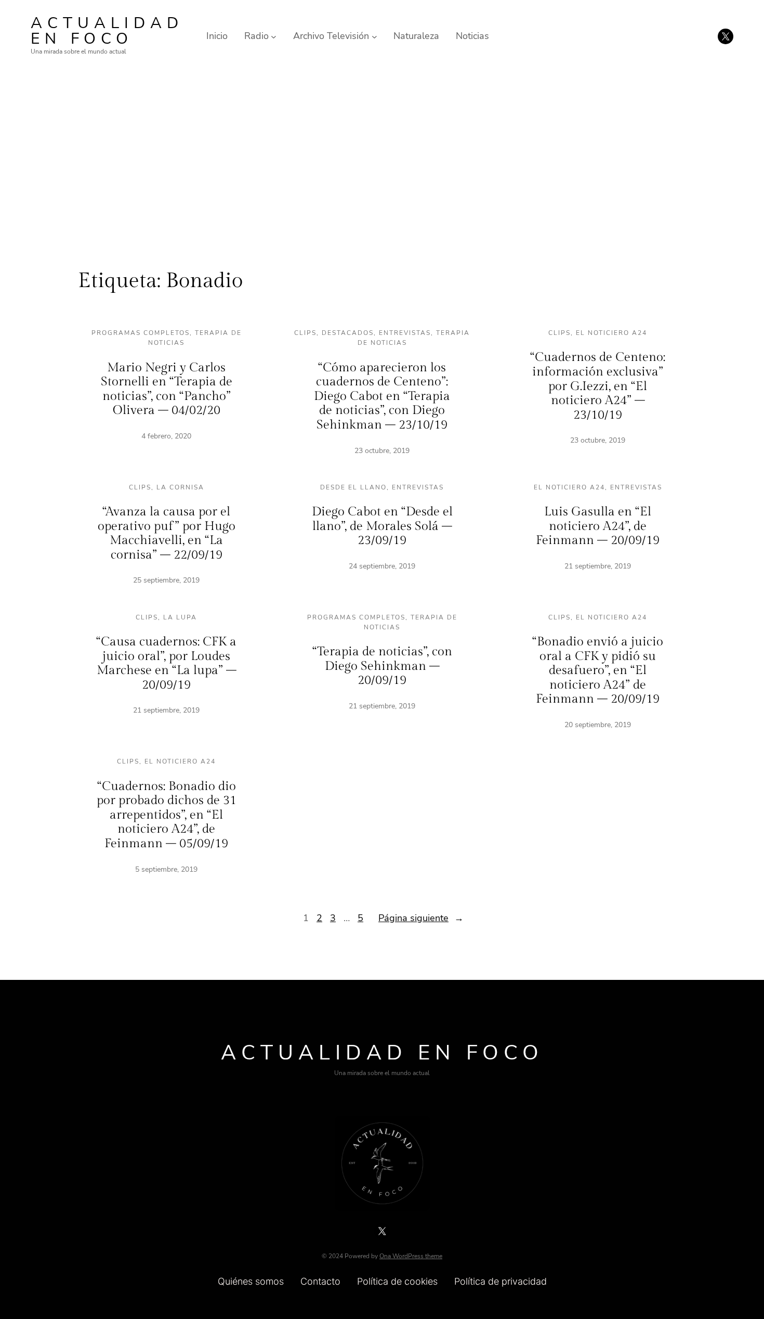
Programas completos (140, 333)
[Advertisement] (382, 157)
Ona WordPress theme (410, 1256)
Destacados (348, 333)
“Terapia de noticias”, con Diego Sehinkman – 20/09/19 (382, 666)
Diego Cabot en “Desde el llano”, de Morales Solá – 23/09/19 (382, 526)
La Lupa (180, 617)
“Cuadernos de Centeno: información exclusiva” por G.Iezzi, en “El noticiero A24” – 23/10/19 (597, 386)
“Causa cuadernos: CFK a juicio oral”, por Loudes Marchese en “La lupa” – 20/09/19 (166, 663)
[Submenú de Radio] (273, 36)
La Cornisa (180, 487)
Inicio (217, 36)
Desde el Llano (353, 487)
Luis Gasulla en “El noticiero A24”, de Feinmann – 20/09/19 (598, 526)
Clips (305, 333)
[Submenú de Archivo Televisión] (374, 36)
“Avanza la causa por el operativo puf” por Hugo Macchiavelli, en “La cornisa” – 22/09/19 (166, 533)
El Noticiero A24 (611, 333)
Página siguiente (421, 918)
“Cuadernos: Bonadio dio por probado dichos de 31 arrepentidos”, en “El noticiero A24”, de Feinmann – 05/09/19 (166, 815)
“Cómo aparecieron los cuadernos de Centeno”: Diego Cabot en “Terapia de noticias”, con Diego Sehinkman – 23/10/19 (382, 396)
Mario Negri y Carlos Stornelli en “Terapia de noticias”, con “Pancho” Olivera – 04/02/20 (166, 389)
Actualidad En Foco (107, 30)
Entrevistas (405, 333)
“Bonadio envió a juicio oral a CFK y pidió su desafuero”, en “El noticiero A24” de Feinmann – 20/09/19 (597, 670)
